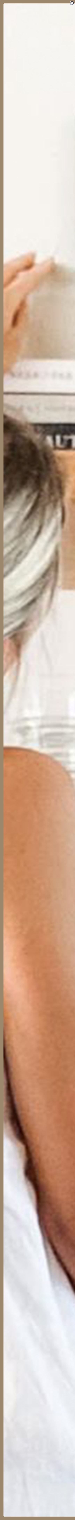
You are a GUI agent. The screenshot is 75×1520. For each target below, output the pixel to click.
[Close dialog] (72, 3)
